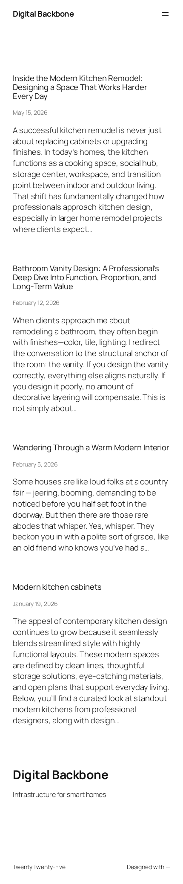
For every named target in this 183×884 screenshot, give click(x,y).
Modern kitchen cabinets (57, 587)
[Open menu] (165, 14)
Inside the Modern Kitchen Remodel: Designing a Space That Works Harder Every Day (80, 87)
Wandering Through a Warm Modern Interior (91, 447)
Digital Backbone (43, 13)
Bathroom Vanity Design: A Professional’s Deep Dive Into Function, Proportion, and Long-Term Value (86, 277)
